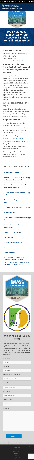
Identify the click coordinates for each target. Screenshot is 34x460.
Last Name (6, 366)
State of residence (9, 383)
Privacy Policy (16, 457)
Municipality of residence (11, 374)
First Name (7, 358)
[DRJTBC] (10, 5)
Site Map (17, 458)
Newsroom (16, 453)
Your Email (6, 391)
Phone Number (8, 399)
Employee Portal (16, 451)
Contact (16, 455)
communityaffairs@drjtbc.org (17, 61)
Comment (6, 408)
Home (16, 449)
